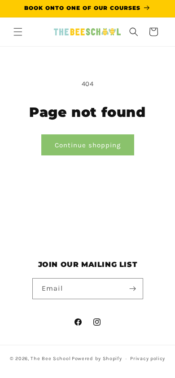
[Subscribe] (133, 288)
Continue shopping (88, 145)
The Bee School (50, 358)
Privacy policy (147, 358)
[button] (18, 32)
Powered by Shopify (97, 358)
